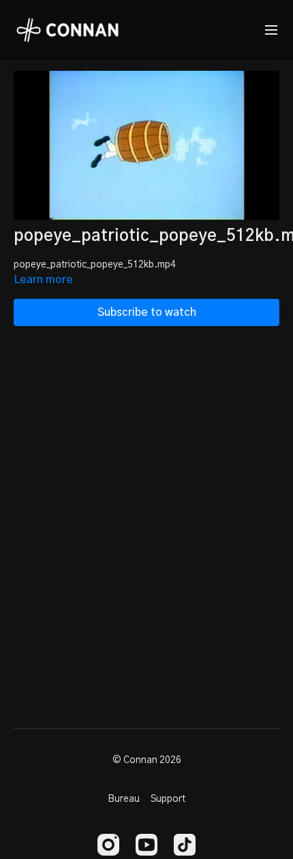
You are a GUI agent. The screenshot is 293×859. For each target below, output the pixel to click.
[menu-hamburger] (271, 30)
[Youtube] (146, 845)
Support (168, 799)
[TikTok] (185, 845)
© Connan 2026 (146, 760)
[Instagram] (108, 845)
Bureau (124, 799)
